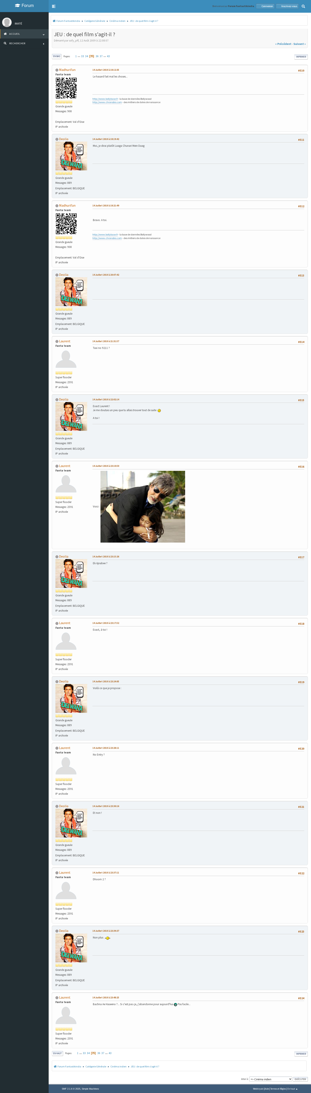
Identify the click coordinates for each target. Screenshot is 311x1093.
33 (82, 56)
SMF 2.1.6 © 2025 (71, 1088)
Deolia (63, 139)
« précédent (283, 44)
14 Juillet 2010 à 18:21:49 (105, 205)
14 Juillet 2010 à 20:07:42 (105, 274)
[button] (53, 6)
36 (97, 56)
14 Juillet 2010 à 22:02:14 (105, 399)
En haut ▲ (293, 1088)
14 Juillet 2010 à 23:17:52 (105, 623)
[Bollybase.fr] (57, 117)
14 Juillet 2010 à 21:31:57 (105, 341)
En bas (56, 56)
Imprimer (301, 56)
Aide (267, 1088)
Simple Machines (90, 1088)
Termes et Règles (278, 1088)
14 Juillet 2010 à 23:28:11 (105, 747)
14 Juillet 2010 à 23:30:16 (105, 806)
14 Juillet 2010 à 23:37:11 (105, 872)
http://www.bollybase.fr (105, 98)
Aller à (244, 1079)
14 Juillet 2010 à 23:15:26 (105, 556)
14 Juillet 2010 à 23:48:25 (105, 997)
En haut (57, 1053)
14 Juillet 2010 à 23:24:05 (105, 681)
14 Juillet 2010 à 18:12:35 (105, 69)
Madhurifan (67, 70)
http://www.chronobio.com (107, 102)
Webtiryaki (258, 1088)
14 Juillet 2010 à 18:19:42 (105, 139)
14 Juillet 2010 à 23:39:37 (105, 930)
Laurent (64, 341)
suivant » (299, 44)
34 (86, 56)
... (79, 56)
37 (101, 56)
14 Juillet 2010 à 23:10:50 (105, 465)
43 (108, 56)
